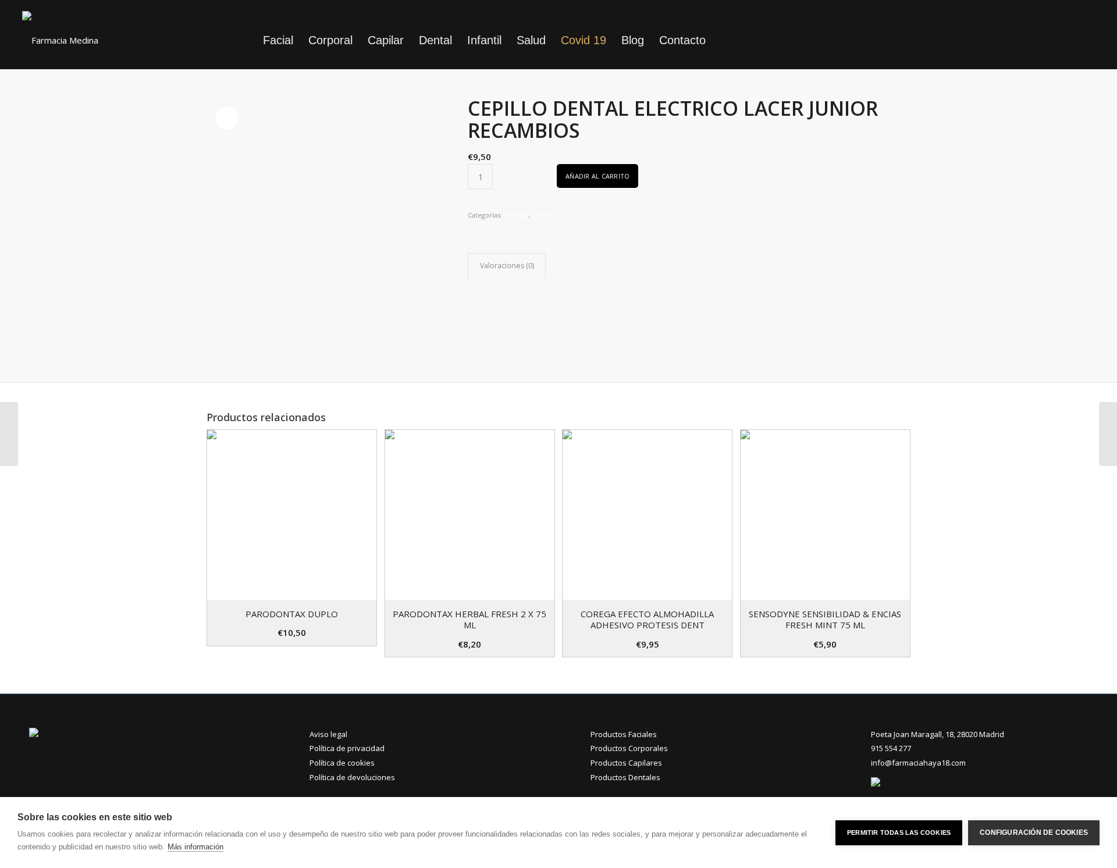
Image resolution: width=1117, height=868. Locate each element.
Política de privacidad (347, 748)
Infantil (542, 215)
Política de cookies (342, 762)
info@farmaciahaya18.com (918, 762)
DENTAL (516, 215)
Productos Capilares (626, 762)
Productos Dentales (625, 777)
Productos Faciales (623, 734)
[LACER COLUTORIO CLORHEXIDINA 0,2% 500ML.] (1108, 434)
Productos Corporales (629, 748)
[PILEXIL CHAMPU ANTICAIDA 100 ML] (9, 434)
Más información (195, 846)
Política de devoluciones (352, 777)
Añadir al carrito (597, 176)
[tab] (507, 266)
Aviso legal (328, 734)
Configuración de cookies (1034, 832)
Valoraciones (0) (507, 266)
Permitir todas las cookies (899, 832)
